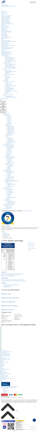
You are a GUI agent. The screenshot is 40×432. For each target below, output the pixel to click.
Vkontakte (6, 386)
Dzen (12, 386)
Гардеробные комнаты (11, 132)
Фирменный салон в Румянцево (6, 51)
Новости (6, 79)
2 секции (9, 173)
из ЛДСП (9, 185)
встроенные (10, 119)
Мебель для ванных (11, 134)
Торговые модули (4, 34)
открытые (9, 174)
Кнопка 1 (29, 249)
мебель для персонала (11, 201)
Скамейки (3, 24)
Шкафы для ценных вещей (5, 22)
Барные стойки (3, 33)
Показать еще (7, 124)
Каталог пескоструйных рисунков (11, 64)
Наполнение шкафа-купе (9, 88)
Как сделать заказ (8, 84)
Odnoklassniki (15, 386)
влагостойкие (10, 183)
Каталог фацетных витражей (10, 68)
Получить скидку (19, 210)
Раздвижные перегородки (5, 16)
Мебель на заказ (4, 11)
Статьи (6, 92)
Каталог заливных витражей (10, 66)
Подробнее (3, 231)
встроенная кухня (11, 142)
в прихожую (10, 115)
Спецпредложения (8, 89)
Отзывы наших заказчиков (9, 81)
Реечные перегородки (5, 19)
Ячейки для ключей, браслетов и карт (7, 23)
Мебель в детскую (11, 127)
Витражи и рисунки (6, 63)
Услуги (4, 69)
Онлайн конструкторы (9, 94)
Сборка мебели (8, 72)
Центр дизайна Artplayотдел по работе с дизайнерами (6, 53)
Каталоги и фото (6, 55)
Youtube (9, 386)
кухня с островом (10, 140)
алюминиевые (10, 191)
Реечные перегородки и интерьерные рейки (8, 41)
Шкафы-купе (3, 12)
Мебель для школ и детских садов (7, 47)
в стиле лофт (10, 194)
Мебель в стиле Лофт (5, 42)
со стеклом (9, 148)
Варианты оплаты (8, 83)
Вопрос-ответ (7, 91)
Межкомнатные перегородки (6, 15)
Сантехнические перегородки (6, 31)
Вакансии (7, 78)
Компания (5, 75)
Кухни (2, 14)
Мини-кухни (3, 28)
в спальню (9, 116)
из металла (9, 159)
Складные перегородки (5, 17)
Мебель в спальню (11, 126)
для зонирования (10, 147)
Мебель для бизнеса (4, 25)
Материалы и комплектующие (10, 85)
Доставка (6, 73)
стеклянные (10, 160)
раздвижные (10, 161)
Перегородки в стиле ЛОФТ (6, 18)
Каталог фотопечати (8, 65)
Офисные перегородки (5, 26)
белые (9, 121)
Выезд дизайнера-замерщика (10, 71)
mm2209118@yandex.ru (5, 5)
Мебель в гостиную (11, 128)
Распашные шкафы (4, 13)
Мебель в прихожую (11, 129)
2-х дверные (10, 122)
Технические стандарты (9, 87)
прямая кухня (10, 138)
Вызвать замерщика (12, 210)
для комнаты (10, 151)
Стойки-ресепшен (4, 27)
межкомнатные (10, 146)
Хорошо (32, 427)
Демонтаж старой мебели (9, 74)
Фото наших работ (4, 36)
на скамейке (10, 172)
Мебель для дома (4, 38)
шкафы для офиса (11, 202)
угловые (9, 118)
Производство (7, 76)
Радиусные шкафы (11, 130)
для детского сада (11, 177)
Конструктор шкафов (31, 248)
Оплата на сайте (4, 49)
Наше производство (4, 54)
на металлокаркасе (11, 186)
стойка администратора (12, 197)
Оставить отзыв (16, 319)
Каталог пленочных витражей (10, 67)
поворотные (10, 166)
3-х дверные (10, 123)
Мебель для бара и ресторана (6, 32)
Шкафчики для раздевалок (5, 21)
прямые (9, 195)
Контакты (2, 50)
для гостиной (10, 152)
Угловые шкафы (10, 131)
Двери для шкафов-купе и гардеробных (8, 45)
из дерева (9, 168)
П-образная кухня (11, 139)
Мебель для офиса (4, 30)
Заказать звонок (33, 2)
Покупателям (5, 80)
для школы (9, 175)
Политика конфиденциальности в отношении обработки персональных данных (14, 398)
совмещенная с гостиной (12, 141)
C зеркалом (9, 133)
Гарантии (7, 82)
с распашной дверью (11, 162)
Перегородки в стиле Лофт (5, 40)
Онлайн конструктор (4, 98)
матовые (9, 150)
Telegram (2, 386)
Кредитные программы (28, 210)
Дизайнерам (7, 77)
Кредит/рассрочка (8, 70)
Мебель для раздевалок (5, 20)
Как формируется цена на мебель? (11, 90)
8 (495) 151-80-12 (13, 6)
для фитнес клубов (11, 176)
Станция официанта (4, 35)
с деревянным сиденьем (12, 184)
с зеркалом (9, 120)
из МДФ (9, 167)
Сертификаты (7, 86)
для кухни (9, 153)
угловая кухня (10, 137)
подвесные (9, 154)
